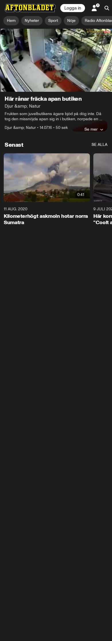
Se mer (91, 129)
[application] (56, 60)
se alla (99, 144)
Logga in (72, 8)
